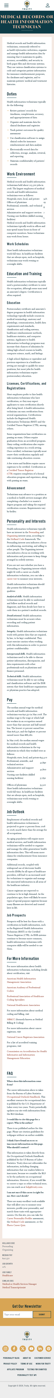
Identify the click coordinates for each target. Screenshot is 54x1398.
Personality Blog (11, 1358)
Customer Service (42, 1358)
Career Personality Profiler (19, 1218)
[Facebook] (14, 1349)
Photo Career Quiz (16, 1225)
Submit (42, 1314)
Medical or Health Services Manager (19, 1284)
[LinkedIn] (40, 1349)
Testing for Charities (37, 1369)
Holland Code (17, 539)
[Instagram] (5, 1349)
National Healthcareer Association (23, 1005)
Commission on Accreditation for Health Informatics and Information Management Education (27, 1055)
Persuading (34, 532)
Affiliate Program (15, 1369)
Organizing (12, 535)
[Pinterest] (49, 1349)
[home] (27, 5)
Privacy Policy (10, 1363)
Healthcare (7, 1275)
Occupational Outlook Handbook (23, 1096)
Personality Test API (27, 1375)
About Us (27, 1358)
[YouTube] (31, 1349)
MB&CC (11, 1019)
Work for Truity (43, 1363)
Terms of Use (26, 1363)
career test (12, 578)
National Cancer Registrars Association (25, 1037)
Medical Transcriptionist (14, 1287)
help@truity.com (34, 1187)
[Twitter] (23, 1349)
